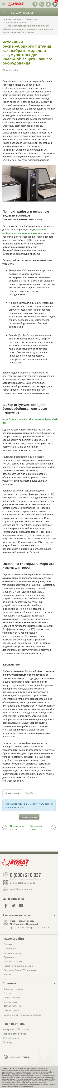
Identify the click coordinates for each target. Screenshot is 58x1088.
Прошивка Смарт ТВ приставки (20, 970)
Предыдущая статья (17, 827)
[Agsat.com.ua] (16, 4)
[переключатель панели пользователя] (48, 4)
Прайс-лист (10, 957)
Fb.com (29, 792)
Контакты (8, 974)
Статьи (7, 993)
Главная (8, 944)
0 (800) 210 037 (25, 874)
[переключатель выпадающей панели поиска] (35, 4)
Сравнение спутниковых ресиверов (22, 1014)
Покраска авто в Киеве (14, 1033)
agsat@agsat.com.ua (21, 889)
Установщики (11, 1001)
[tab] (12, 792)
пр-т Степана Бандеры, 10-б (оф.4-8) (30, 927)
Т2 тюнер (7, 1042)
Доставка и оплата (13, 961)
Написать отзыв (29, 816)
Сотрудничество (12, 952)
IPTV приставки (10, 1037)
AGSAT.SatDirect (12, 1006)
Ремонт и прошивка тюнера (18, 965)
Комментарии (12, 792)
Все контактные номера (22, 882)
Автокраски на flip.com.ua (15, 1029)
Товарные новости (13, 988)
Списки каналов (12, 997)
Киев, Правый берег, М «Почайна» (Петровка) (24, 922)
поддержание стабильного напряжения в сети (24, 231)
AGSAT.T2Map (11, 1010)
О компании (10, 948)
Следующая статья (35, 827)
